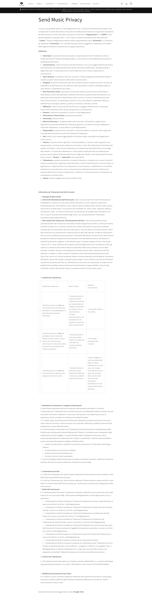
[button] (31, 4)
